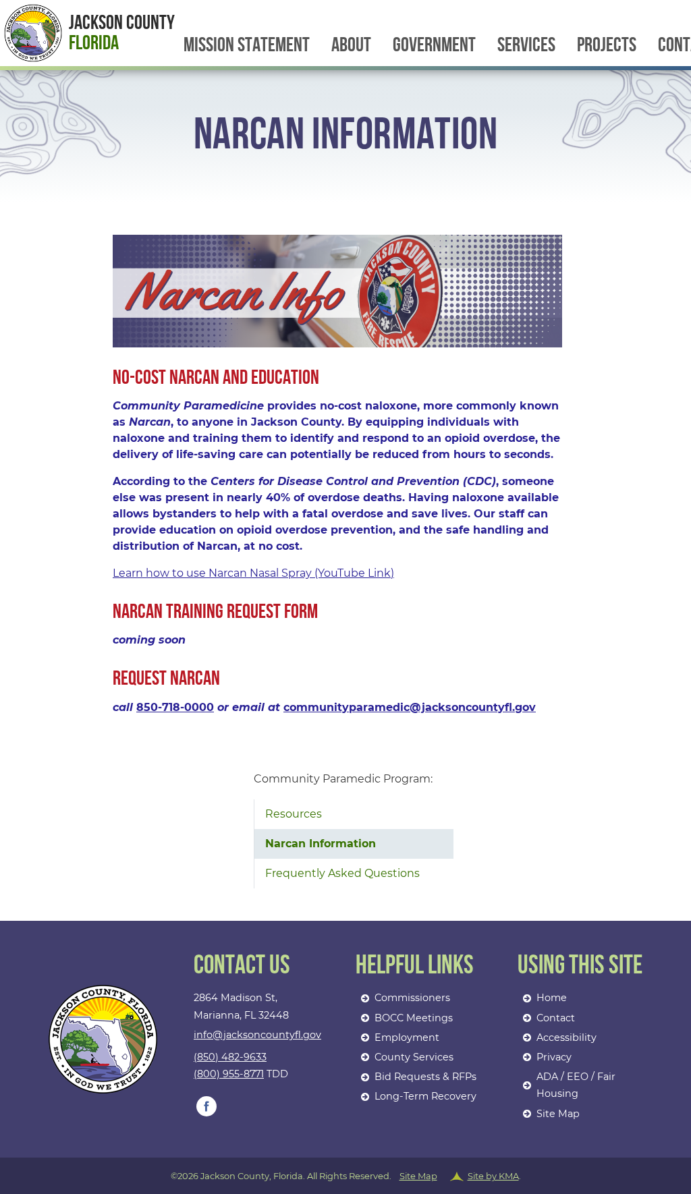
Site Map (558, 1114)
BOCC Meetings (414, 1018)
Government (434, 45)
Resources (293, 813)
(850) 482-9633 (230, 1057)
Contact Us (242, 966)
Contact (555, 1018)
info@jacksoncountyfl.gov (257, 1035)
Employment (407, 1037)
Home (551, 998)
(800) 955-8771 (229, 1074)
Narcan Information (320, 843)
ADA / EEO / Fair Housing (575, 1085)
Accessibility (566, 1037)
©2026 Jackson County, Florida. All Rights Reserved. (346, 1175)
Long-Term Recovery (425, 1096)
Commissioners (412, 998)
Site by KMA (493, 1175)
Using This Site (580, 966)
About (351, 45)
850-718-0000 (175, 707)
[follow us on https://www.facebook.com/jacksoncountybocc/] (206, 1106)
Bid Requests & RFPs (425, 1077)
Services (526, 45)
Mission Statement (247, 45)
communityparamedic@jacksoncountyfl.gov (409, 707)
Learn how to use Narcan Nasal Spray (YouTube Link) (253, 573)
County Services (414, 1057)
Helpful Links (415, 966)
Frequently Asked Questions (342, 873)
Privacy (554, 1057)
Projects (606, 45)
